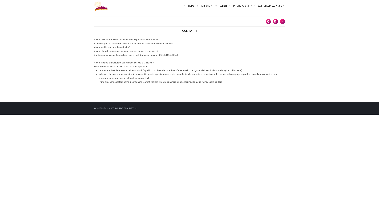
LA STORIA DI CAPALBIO (270, 6)
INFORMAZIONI (241, 6)
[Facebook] (268, 21)
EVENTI (223, 6)
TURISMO (205, 6)
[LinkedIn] (275, 21)
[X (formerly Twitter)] (282, 21)
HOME (191, 6)
